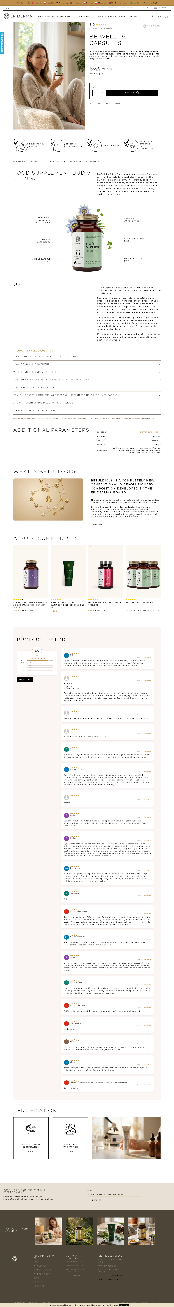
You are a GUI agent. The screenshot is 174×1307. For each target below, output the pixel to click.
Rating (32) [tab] (75, 161)
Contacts (130, 8)
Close (130, 103)
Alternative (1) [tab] (38, 161)
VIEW (31, 1151)
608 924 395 (117, 1276)
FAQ (78, 8)
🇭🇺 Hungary (75, 3)
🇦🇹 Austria (36, 3)
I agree (123, 1305)
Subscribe (95, 1200)
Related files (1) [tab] (57, 161)
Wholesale (86, 8)
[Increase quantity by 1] (102, 92)
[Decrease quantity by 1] (94, 92)
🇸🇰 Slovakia (100, 3)
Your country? (150, 3)
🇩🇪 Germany (62, 3)
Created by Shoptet (122, 1302)
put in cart (130, 93)
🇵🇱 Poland (88, 3)
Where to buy (113, 8)
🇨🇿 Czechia (49, 3)
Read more (97, 525)
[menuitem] (55, 16)
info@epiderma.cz (109, 1279)
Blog (123, 8)
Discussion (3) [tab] (92, 161)
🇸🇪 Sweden (135, 3)
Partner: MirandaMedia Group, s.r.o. (146, 1302)
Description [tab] (19, 161)
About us (140, 8)
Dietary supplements (150, 432)
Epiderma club (100, 8)
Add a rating (25, 679)
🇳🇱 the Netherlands (118, 3)
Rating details (105, 28)
